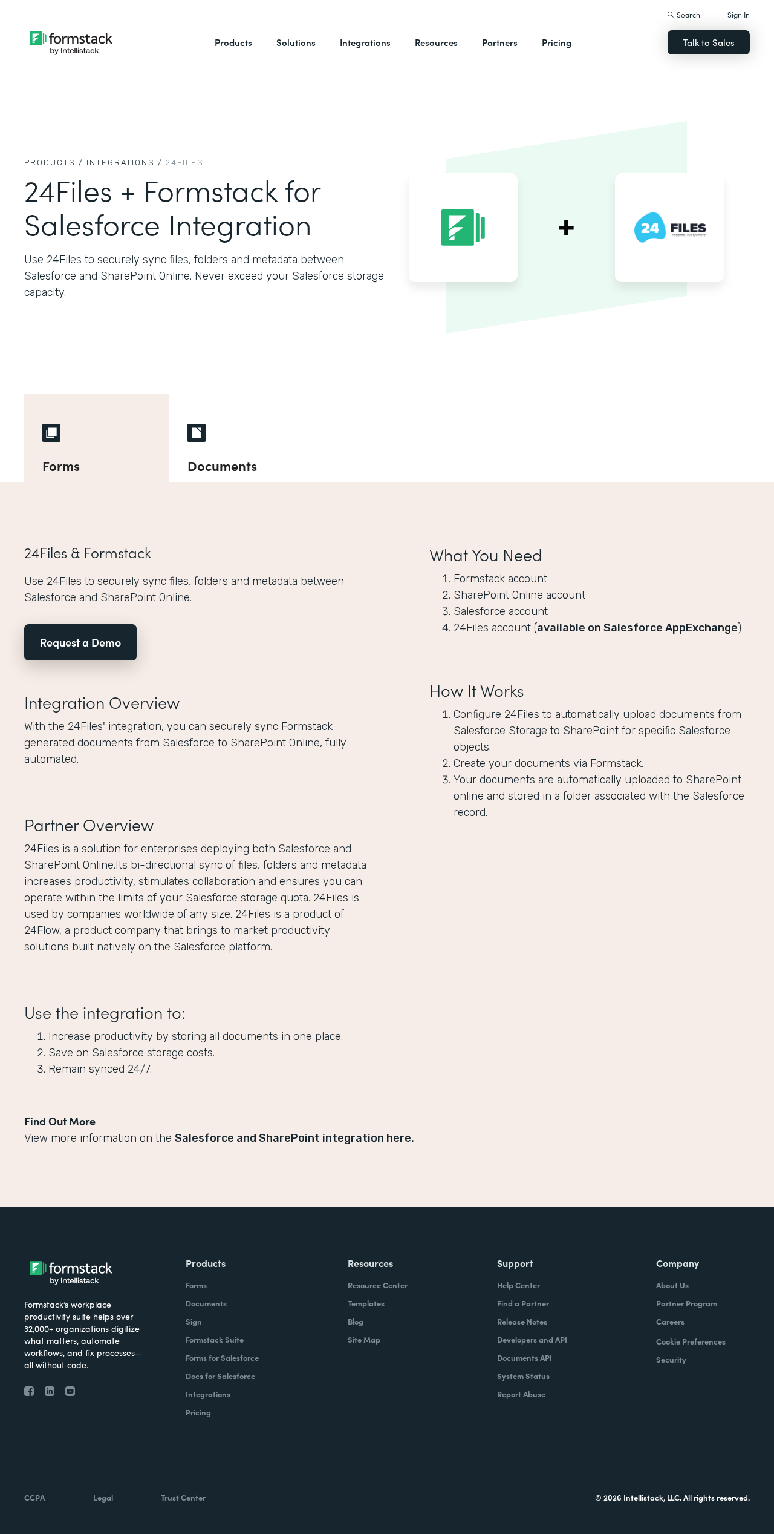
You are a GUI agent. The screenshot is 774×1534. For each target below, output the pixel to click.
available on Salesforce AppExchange (637, 627)
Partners (500, 42)
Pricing (556, 42)
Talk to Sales (709, 42)
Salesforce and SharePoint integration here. (294, 1138)
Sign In (738, 14)
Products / (53, 162)
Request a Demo (80, 642)
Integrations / (124, 162)
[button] (233, 42)
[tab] (96, 438)
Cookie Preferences (691, 1341)
